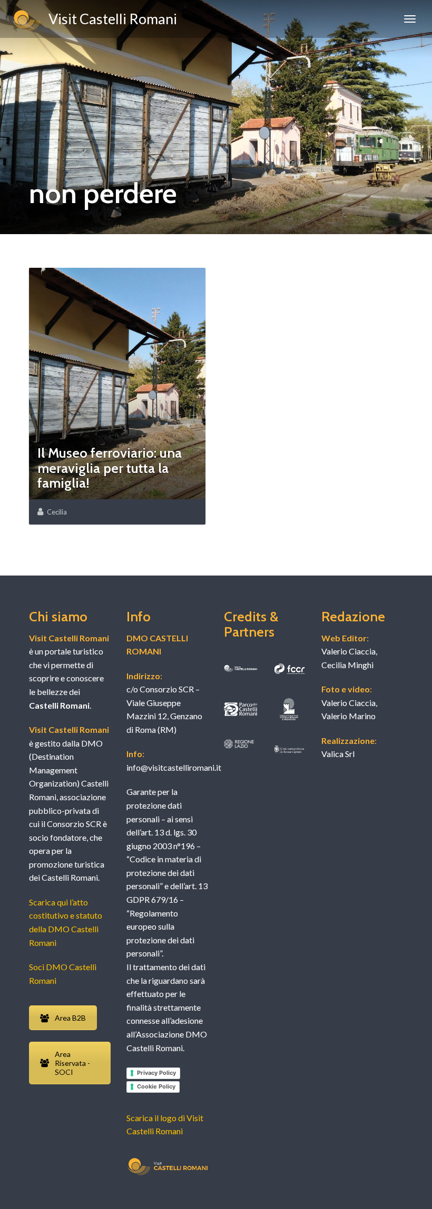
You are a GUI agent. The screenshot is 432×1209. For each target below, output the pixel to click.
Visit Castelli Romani (110, 18)
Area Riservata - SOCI (72, 1063)
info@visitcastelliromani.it (173, 767)
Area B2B (70, 1017)
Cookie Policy (156, 1086)
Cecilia (57, 512)
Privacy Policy (156, 1072)
